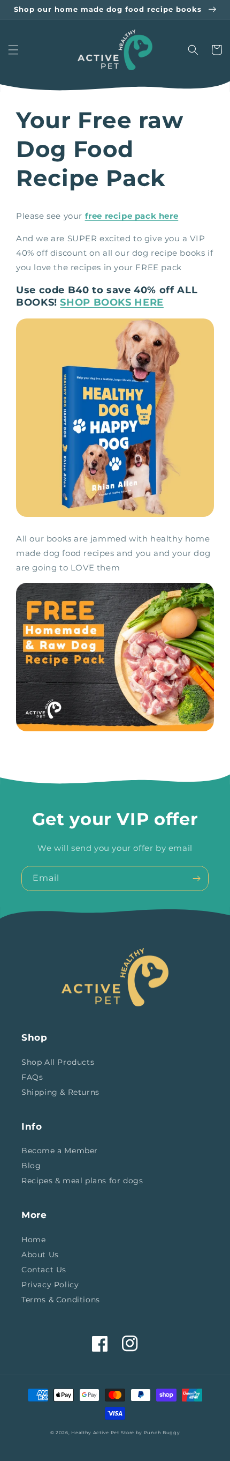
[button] (13, 50)
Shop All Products (57, 1062)
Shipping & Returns (60, 1092)
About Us (40, 1254)
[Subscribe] (196, 878)
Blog (31, 1165)
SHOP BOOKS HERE (111, 302)
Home (33, 1239)
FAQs (32, 1077)
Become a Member (59, 1150)
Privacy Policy (50, 1284)
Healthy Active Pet (95, 1432)
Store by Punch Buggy (150, 1432)
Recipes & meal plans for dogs (82, 1180)
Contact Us (43, 1269)
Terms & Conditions (60, 1299)
